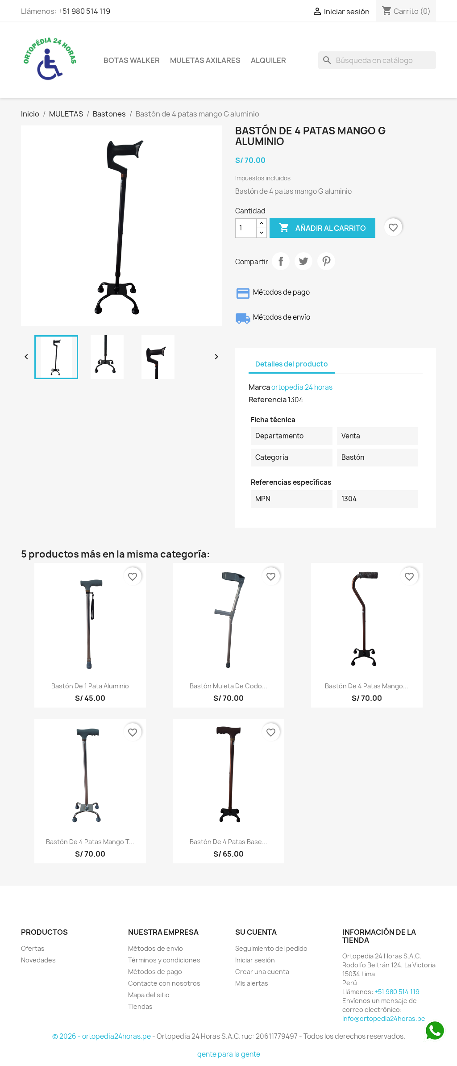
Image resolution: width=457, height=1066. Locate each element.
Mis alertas (251, 983)
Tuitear (303, 261)
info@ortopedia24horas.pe (383, 1018)
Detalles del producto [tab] (291, 364)
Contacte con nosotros (164, 983)
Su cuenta (256, 932)
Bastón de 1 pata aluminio (90, 686)
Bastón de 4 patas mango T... (90, 841)
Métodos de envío (155, 948)
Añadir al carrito (322, 227)
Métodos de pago (155, 971)
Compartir (281, 261)
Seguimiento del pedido (271, 948)
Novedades (38, 960)
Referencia (268, 399)
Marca (259, 387)
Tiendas (140, 1006)
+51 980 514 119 (84, 11)
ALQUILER (268, 60)
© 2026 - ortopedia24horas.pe (102, 1036)
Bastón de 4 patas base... (228, 841)
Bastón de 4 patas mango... (366, 686)
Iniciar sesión (255, 960)
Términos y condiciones (164, 960)
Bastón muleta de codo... (228, 686)
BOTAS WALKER (132, 60)
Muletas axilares (205, 60)
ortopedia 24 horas (301, 387)
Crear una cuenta (262, 971)
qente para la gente (228, 1054)
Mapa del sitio (149, 995)
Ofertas (33, 948)
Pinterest (326, 261)
